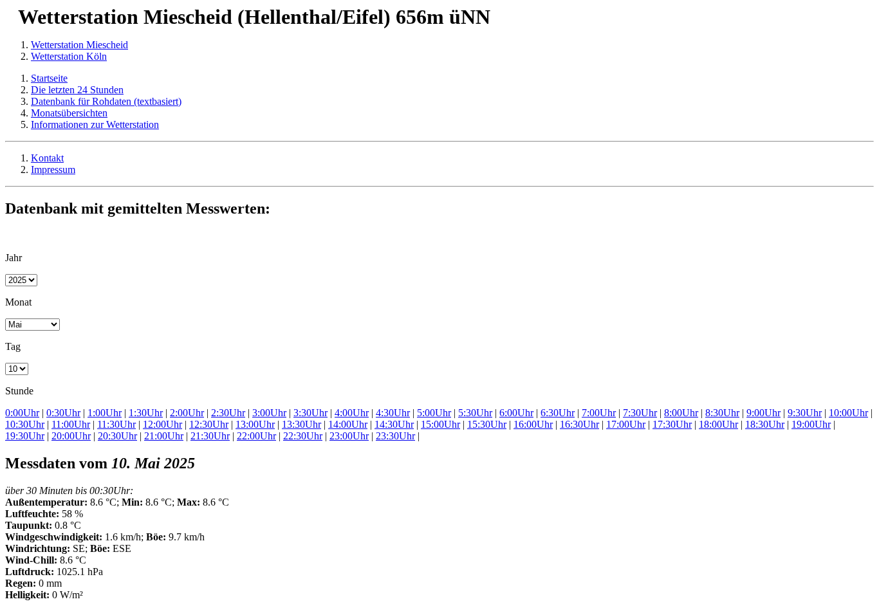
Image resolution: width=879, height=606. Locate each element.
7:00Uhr (599, 412)
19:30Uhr (24, 435)
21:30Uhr (210, 435)
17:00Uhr (625, 424)
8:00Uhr (681, 412)
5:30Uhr (475, 412)
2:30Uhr (228, 412)
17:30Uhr (672, 424)
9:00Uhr (763, 412)
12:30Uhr (208, 424)
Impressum (53, 169)
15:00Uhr (440, 424)
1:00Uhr (105, 412)
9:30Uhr (805, 412)
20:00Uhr (71, 435)
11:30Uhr (116, 424)
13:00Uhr (255, 424)
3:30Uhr (310, 412)
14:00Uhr (347, 424)
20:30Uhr (117, 435)
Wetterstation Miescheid (79, 44)
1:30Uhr (146, 412)
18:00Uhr (718, 424)
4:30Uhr (393, 412)
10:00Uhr (848, 412)
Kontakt (47, 157)
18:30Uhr (764, 424)
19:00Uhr (811, 424)
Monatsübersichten (69, 112)
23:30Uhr (395, 435)
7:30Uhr (640, 412)
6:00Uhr (516, 412)
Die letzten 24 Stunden (77, 89)
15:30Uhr (486, 424)
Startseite (49, 78)
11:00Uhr (70, 424)
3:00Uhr (269, 412)
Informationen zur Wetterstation (95, 124)
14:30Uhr (394, 424)
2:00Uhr (187, 412)
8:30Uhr (722, 412)
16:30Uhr (579, 424)
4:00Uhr (352, 412)
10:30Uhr (24, 424)
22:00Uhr (256, 435)
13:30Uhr (301, 424)
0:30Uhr (63, 412)
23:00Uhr (349, 435)
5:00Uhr (434, 412)
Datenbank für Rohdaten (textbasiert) (106, 101)
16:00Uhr (533, 424)
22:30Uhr (302, 435)
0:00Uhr (22, 412)
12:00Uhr (162, 424)
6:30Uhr (558, 412)
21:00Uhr (163, 435)
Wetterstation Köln (69, 56)
